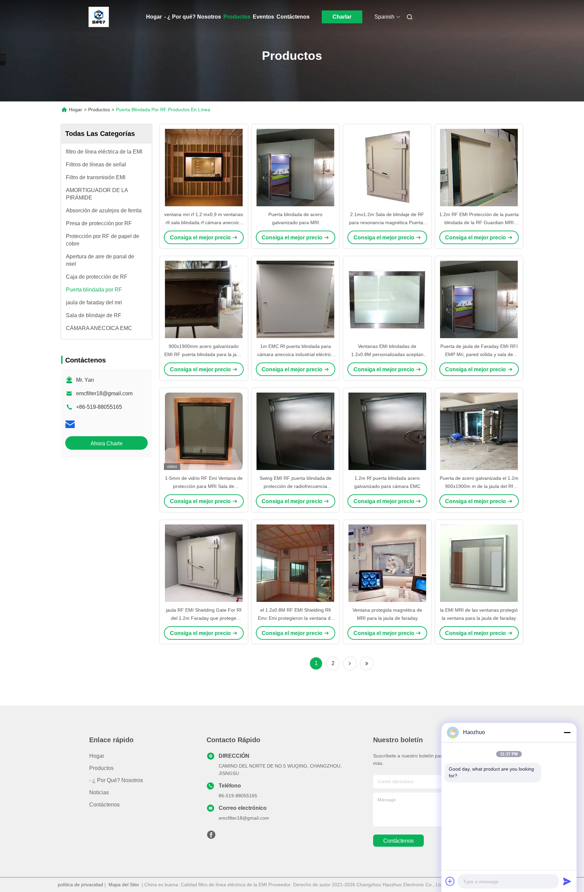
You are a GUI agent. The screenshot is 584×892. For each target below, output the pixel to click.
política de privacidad (80, 884)
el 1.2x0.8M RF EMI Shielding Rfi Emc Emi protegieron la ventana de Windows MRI (295, 618)
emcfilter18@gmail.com (104, 393)
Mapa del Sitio (123, 884)
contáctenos (398, 841)
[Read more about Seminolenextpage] (350, 663)
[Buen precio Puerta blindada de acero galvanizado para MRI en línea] (296, 167)
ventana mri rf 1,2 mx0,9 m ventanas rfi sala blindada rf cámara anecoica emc (203, 222)
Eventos (263, 17)
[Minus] (567, 732)
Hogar (154, 17)
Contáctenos (293, 17)
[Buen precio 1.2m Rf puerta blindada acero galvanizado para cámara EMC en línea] (387, 431)
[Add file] (450, 881)
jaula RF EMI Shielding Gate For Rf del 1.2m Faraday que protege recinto (203, 618)
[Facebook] (211, 836)
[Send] (567, 881)
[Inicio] (98, 17)
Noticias (99, 792)
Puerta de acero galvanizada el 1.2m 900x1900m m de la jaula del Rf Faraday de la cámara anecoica (479, 486)
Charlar (342, 17)
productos (101, 768)
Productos (236, 17)
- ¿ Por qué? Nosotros (192, 17)
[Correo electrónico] (70, 424)
